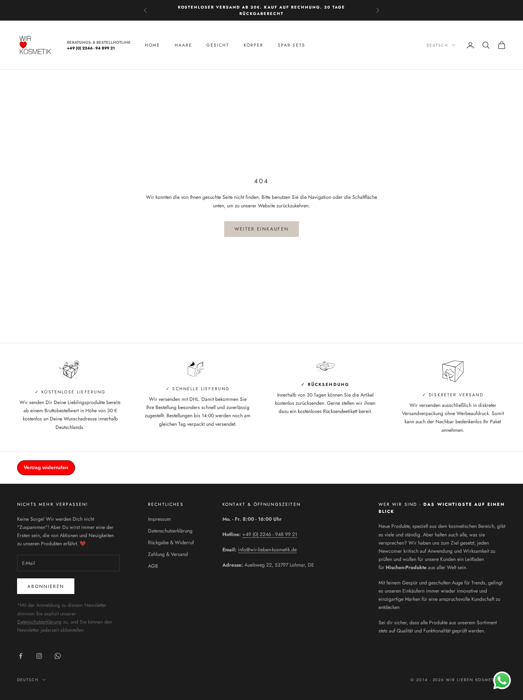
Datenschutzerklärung (39, 621)
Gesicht (217, 45)
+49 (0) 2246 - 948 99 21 (269, 534)
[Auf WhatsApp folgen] (57, 655)
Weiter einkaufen (261, 229)
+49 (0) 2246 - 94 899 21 (91, 48)
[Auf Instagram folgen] (39, 655)
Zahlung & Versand (168, 554)
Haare (183, 45)
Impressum (159, 519)
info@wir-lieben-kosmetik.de (267, 549)
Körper (254, 45)
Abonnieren (45, 586)
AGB (153, 565)
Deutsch (437, 45)
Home (152, 45)
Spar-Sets (291, 45)
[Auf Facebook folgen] (20, 655)
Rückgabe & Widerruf (171, 542)
